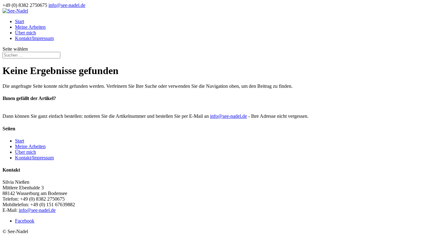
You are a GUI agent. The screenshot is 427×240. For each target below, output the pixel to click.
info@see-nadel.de (228, 116)
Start (19, 21)
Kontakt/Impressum (34, 38)
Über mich (25, 32)
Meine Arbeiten (30, 27)
